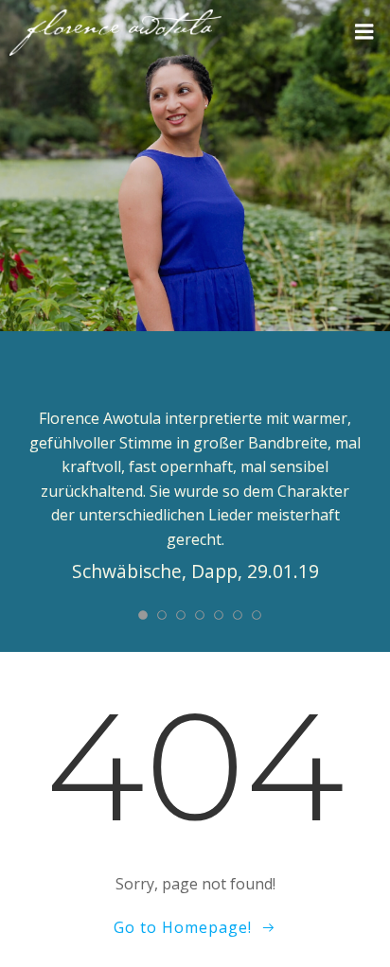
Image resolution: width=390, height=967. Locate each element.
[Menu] (364, 32)
